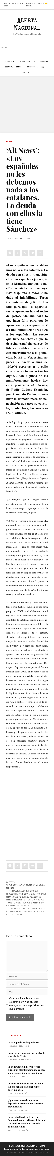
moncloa (40, 885)
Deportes (20, 67)
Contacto (43, 1152)
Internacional (26, 61)
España (9, 61)
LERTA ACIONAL (27, 25)
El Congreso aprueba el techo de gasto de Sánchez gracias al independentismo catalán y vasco (26, 912)
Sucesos (31, 67)
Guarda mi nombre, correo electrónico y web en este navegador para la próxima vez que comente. (26, 1003)
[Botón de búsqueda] (10, 47)
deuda (32, 885)
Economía (9, 67)
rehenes (10, 888)
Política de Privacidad (27, 1152)
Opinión (40, 67)
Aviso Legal (11, 1152)
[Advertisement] (27, 104)
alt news (13, 885)
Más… (24, 73)
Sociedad (44, 61)
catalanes (23, 885)
